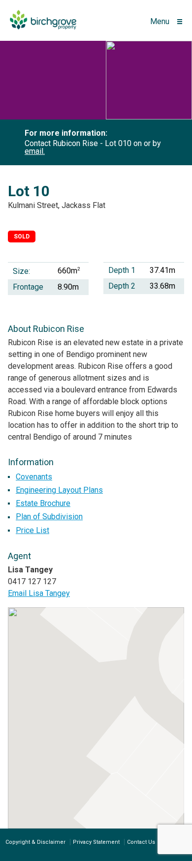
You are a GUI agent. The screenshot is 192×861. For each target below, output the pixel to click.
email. (35, 151)
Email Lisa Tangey (39, 593)
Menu (159, 21)
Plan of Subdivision (49, 516)
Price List (32, 530)
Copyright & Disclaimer (35, 842)
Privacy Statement (96, 842)
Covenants (34, 476)
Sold (22, 236)
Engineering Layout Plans (59, 490)
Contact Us (141, 842)
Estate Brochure (43, 503)
